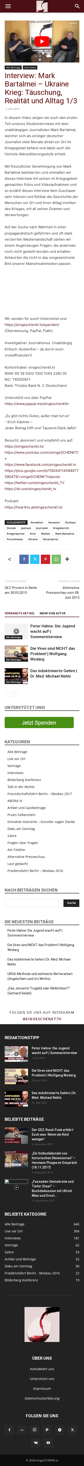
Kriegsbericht (61, 528)
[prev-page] (7, 693)
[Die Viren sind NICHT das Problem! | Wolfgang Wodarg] (16, 654)
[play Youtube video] (42, 41)
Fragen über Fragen (22, 842)
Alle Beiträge (13, 67)
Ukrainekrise (50, 539)
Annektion (37, 522)
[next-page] (15, 693)
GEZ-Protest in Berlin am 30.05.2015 (21, 590)
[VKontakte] (35, 1443)
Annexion (54, 522)
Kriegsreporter (16, 533)
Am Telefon (16, 849)
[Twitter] (34, 559)
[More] (67, 559)
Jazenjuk (26, 528)
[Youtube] (48, 1443)
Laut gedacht (17, 863)
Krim (33, 533)
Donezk (11, 528)
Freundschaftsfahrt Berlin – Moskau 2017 (39, 794)
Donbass (70, 522)
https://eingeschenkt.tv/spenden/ (32, 324)
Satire (12, 835)
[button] (7, 6)
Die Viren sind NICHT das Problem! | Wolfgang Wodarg (52, 653)
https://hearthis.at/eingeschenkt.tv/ (34, 507)
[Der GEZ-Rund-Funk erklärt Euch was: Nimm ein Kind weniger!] (16, 1135)
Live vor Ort (16, 759)
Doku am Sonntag (21, 828)
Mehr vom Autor (53, 613)
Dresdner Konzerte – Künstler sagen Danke (41, 821)
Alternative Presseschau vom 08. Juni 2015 (62, 593)
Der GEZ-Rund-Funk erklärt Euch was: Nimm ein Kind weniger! (52, 1134)
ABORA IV (14, 801)
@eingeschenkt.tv (42, 1019)
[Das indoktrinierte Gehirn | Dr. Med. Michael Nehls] (16, 676)
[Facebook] (24, 559)
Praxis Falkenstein (21, 815)
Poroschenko (15, 539)
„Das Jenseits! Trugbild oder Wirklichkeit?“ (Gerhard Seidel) (38, 990)
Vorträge (14, 766)
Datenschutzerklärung (42, 1398)
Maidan (45, 533)
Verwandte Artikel (20, 613)
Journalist (42, 528)
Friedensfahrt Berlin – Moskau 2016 (35, 870)
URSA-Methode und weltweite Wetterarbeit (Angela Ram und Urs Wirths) (40, 976)
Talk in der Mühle (21, 787)
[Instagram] (34, 1430)
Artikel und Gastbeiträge (26, 808)
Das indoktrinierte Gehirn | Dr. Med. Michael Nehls (38, 962)
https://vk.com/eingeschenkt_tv (30, 489)
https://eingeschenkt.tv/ (24, 446)
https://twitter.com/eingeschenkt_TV (34, 483)
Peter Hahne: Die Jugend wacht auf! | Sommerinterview (34, 933)
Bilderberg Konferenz (24, 780)
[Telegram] (59, 1430)
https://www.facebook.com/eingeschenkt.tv (40, 464)
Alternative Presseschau (26, 856)
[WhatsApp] (56, 559)
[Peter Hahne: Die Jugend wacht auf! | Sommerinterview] (16, 631)
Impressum (42, 1388)
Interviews (30, 67)
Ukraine (33, 539)
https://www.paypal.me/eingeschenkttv (37, 403)
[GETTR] (22, 1430)
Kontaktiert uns (42, 1369)
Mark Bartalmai (64, 533)
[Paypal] (47, 1430)
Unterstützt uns (42, 1378)
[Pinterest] (45, 559)
